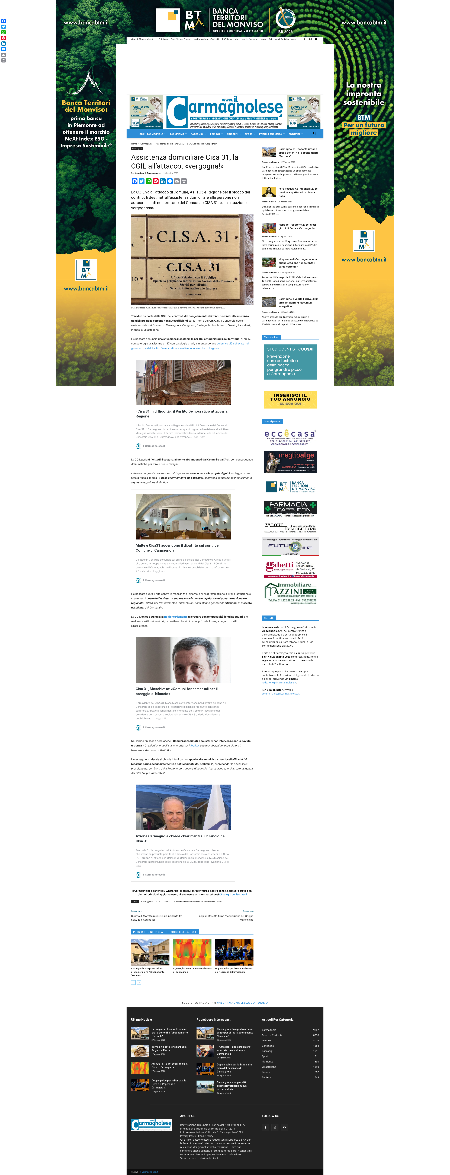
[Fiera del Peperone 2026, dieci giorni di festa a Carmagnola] (269, 228)
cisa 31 (168, 901)
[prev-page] (133, 982)
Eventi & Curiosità (270, 134)
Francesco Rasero (270, 162)
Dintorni (232, 134)
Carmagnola (155, 134)
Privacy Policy (188, 1136)
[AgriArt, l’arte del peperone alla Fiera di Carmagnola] (192, 952)
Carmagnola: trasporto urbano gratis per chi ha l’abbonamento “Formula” (148, 972)
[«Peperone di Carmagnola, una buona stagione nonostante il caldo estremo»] (269, 262)
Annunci (294, 134)
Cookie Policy (205, 1136)
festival (194, 745)
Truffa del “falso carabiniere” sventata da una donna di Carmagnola (234, 1050)
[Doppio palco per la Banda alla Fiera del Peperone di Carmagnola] (234, 952)
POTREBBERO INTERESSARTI (149, 932)
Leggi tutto (198, 436)
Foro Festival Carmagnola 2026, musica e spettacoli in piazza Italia (298, 192)
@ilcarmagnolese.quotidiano (242, 1002)
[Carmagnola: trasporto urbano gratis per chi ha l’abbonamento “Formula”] (150, 952)
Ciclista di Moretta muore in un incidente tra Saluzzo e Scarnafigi (156, 917)
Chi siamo (163, 39)
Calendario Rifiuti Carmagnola (282, 39)
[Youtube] (316, 39)
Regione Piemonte (176, 616)
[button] (314, 134)
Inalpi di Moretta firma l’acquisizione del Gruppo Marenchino (225, 917)
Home (141, 134)
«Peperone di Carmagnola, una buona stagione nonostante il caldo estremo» (298, 263)
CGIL (158, 901)
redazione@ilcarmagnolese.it (279, 682)
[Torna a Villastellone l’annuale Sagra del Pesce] (140, 1051)
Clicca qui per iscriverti (233, 894)
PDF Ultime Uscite (230, 39)
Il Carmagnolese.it (149, 1171)
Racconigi (197, 134)
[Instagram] (310, 39)
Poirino (215, 134)
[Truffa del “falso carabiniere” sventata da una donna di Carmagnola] (205, 1051)
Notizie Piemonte (249, 39)
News (263, 39)
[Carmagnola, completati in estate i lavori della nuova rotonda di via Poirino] (205, 1087)
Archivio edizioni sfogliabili (206, 39)
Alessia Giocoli (269, 201)
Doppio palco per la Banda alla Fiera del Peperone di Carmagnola (169, 1084)
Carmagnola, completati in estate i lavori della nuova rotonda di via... (232, 1086)
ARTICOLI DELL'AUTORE (184, 932)
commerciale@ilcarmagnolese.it (281, 693)
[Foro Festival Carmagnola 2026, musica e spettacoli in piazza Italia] (269, 192)
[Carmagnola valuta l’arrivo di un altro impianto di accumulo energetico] (269, 302)
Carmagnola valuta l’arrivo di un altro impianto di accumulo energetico (299, 302)
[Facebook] (304, 39)
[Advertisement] (225, 68)
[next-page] (139, 982)
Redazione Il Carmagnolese (147, 173)
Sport (248, 134)
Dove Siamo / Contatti (181, 39)
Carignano (177, 134)
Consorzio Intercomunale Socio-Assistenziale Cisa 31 (198, 901)
